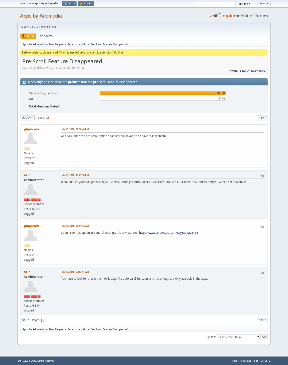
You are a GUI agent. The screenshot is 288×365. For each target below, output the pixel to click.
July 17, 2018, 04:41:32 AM (75, 225)
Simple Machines (46, 361)
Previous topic (239, 71)
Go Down (27, 117)
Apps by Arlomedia (41, 16)
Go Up (25, 320)
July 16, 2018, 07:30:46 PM (75, 129)
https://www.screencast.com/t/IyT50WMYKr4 (168, 233)
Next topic (258, 71)
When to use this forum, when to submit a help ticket (91, 52)
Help (234, 360)
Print (262, 117)
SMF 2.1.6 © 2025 (26, 361)
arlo (27, 175)
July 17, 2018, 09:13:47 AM (75, 271)
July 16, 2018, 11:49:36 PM (75, 175)
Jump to (211, 336)
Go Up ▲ (266, 360)
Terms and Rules (249, 360)
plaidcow (31, 129)
